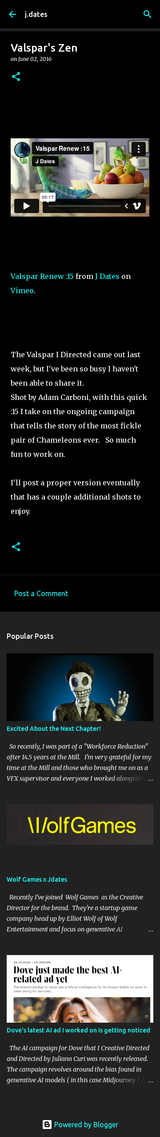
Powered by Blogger (85, 1125)
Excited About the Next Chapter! (54, 728)
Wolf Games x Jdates (37, 879)
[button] (16, 77)
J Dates (107, 276)
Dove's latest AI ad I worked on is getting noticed (78, 1030)
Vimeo (22, 290)
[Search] (147, 14)
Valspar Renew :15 (42, 276)
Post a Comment (41, 593)
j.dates (36, 14)
